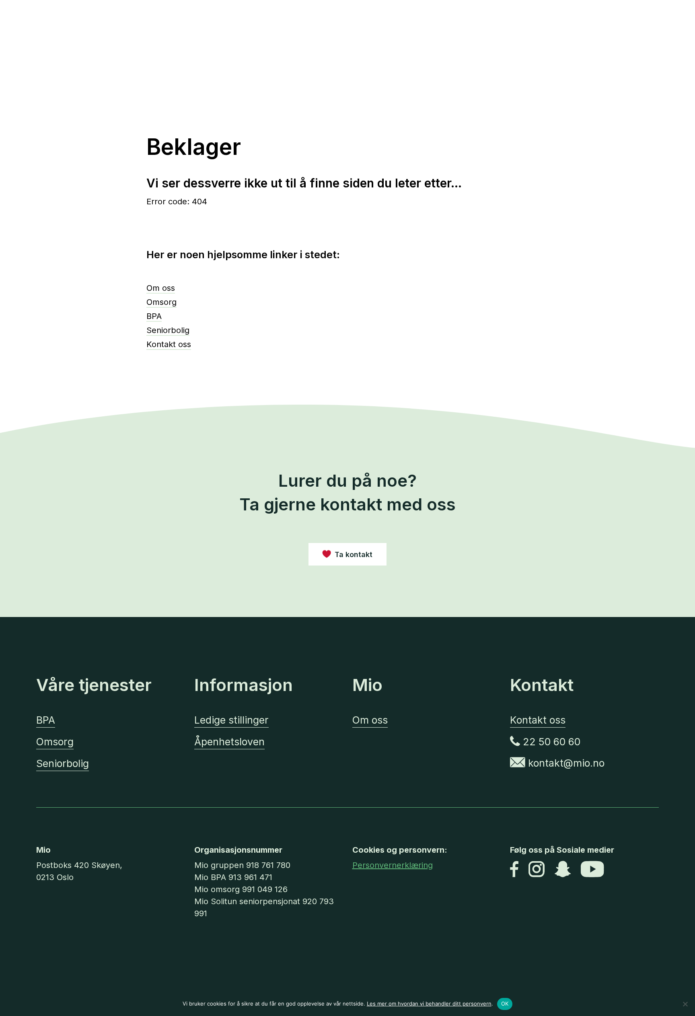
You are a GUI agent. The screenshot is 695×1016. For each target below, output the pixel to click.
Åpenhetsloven (229, 742)
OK (505, 1003)
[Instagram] (536, 870)
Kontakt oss (168, 344)
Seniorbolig (167, 330)
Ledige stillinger (231, 720)
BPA (154, 316)
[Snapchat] (563, 870)
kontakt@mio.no (565, 763)
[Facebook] (514, 870)
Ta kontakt (353, 554)
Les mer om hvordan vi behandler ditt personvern (429, 1003)
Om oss (160, 288)
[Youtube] (592, 870)
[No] (685, 1004)
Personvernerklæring (392, 865)
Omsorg (161, 302)
